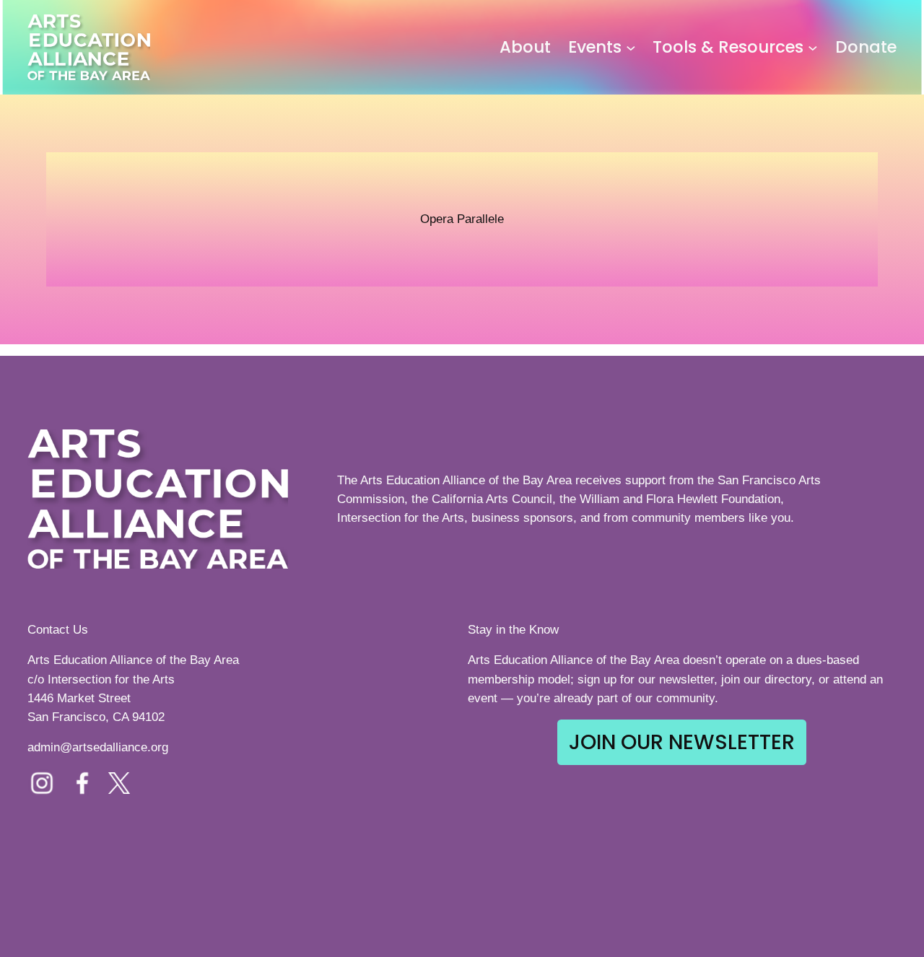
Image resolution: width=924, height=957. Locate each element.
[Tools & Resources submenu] (813, 48)
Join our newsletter (682, 741)
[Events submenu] (631, 48)
